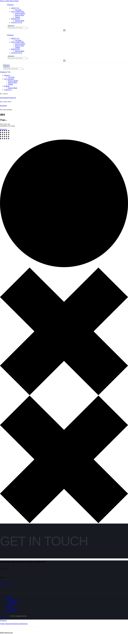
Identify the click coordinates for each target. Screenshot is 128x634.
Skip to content (5, 1)
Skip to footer (14, 1)
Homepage (3, 129)
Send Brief (3, 105)
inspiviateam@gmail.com (8, 97)
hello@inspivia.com (6, 583)
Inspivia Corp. (4, 616)
